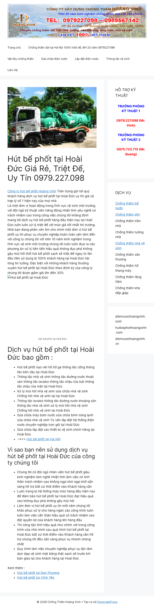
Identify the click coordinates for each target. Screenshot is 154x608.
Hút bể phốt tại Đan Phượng (38, 573)
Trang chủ (14, 47)
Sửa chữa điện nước (54, 59)
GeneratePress (107, 602)
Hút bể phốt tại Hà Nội (43, 439)
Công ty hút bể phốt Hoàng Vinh (32, 191)
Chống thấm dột (127, 214)
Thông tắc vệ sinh (118, 59)
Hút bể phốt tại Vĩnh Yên (35, 577)
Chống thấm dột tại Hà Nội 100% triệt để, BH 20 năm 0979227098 (71, 47)
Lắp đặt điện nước (87, 59)
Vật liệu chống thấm (21, 59)
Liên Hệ (13, 70)
